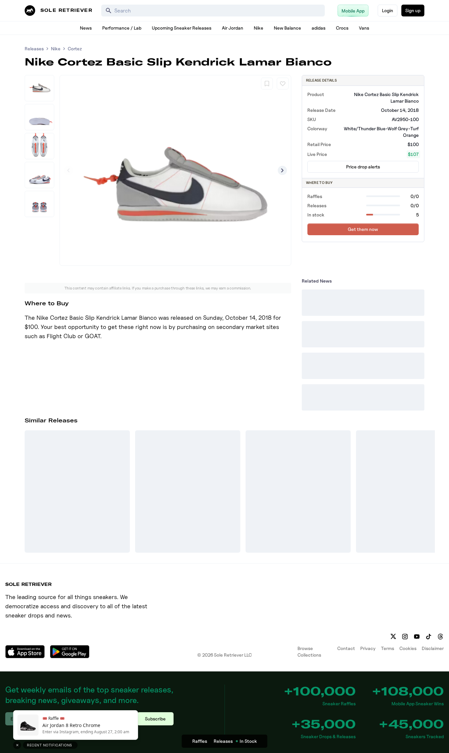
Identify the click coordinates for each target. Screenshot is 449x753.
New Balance (287, 28)
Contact (346, 648)
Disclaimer (433, 648)
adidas (318, 28)
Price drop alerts (363, 166)
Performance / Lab (121, 28)
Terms (387, 648)
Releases (34, 48)
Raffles (199, 741)
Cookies (407, 648)
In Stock (248, 741)
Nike (258, 28)
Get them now (363, 229)
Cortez (75, 48)
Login (387, 10)
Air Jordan (232, 28)
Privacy (368, 648)
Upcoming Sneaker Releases (181, 28)
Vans (364, 28)
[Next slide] (282, 170)
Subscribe (155, 718)
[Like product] (283, 83)
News (86, 28)
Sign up (412, 10)
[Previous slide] (68, 170)
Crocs (342, 28)
